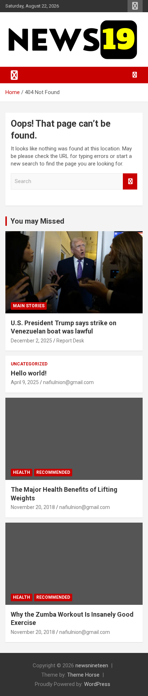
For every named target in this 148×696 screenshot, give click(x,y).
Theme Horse (83, 675)
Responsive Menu (135, 6)
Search (130, 181)
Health (21, 472)
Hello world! (29, 373)
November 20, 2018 (33, 507)
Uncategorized (29, 363)
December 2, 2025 (31, 341)
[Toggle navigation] (14, 75)
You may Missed (37, 221)
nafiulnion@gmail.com (68, 382)
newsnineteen (91, 665)
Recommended (53, 472)
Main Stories (29, 305)
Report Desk (70, 341)
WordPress (97, 684)
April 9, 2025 (25, 382)
